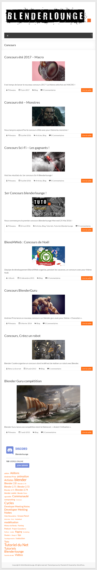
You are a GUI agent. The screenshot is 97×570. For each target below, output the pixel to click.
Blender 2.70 (22, 484)
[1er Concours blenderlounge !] (48, 198)
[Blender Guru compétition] (48, 386)
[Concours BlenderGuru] (48, 296)
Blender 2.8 (10, 483)
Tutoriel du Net (16, 544)
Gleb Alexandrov (10, 516)
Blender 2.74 (21, 489)
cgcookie (7, 497)
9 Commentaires (84, 226)
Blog (36, 90)
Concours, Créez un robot (22, 336)
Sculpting (26, 532)
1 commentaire (55, 369)
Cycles (9, 502)
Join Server (22, 465)
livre (12, 519)
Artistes (8, 480)
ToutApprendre (9, 538)
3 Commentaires (57, 181)
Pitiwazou (12, 90)
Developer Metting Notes (16, 511)
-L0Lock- (11, 278)
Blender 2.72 (23, 486)
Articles (39, 135)
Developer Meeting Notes (17, 506)
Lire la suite (86, 90)
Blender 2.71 (10, 486)
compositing (9, 499)
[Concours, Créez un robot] (48, 341)
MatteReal (18, 519)
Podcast (7, 528)
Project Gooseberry (19, 529)
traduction (20, 538)
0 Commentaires (49, 90)
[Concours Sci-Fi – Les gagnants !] (48, 153)
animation (23, 476)
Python (6, 532)
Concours (19, 500)
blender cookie (10, 493)
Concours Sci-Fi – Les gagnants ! (27, 148)
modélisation (11, 522)
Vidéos (19, 554)
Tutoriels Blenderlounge (63, 226)
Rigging (18, 531)
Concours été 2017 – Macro (24, 57)
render (12, 532)
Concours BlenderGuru (20, 290)
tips (19, 535)
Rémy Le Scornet (14, 369)
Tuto (6, 541)
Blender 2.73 (9, 490)
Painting (21, 526)
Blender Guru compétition (23, 381)
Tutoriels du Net (9, 555)
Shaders (7, 535)
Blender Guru (22, 493)
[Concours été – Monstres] (48, 108)
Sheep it (14, 535)
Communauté (20, 496)
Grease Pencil (23, 516)
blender (20, 479)
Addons (14, 472)
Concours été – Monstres (22, 102)
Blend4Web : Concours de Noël (26, 242)
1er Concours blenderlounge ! (25, 193)
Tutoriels (49, 226)
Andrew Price (10, 476)
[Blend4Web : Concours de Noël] (48, 247)
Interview (7, 519)
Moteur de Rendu (10, 526)
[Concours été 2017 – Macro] (48, 62)
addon (6, 473)
